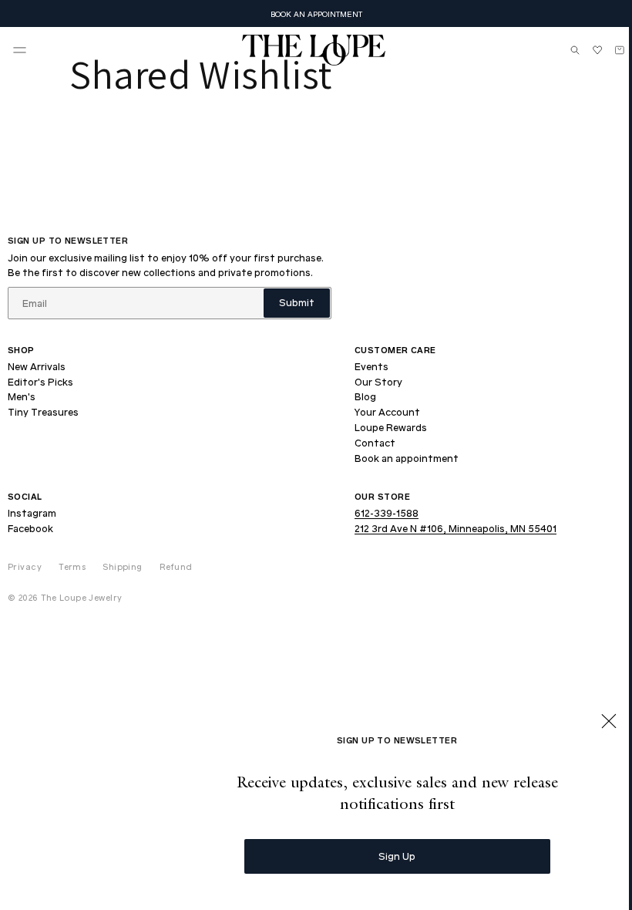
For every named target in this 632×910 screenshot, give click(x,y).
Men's (21, 396)
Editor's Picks (40, 382)
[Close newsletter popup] (597, 722)
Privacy (25, 566)
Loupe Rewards (391, 427)
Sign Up (385, 855)
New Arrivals (37, 366)
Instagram (32, 513)
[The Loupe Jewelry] (308, 50)
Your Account (387, 412)
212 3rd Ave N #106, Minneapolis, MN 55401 (455, 528)
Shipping (123, 566)
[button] (19, 50)
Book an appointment (407, 458)
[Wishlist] (585, 50)
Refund (176, 566)
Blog (365, 396)
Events (371, 366)
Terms (72, 566)
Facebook (30, 528)
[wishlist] (585, 50)
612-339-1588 (387, 513)
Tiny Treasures (43, 412)
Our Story (378, 382)
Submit (296, 302)
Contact (375, 443)
